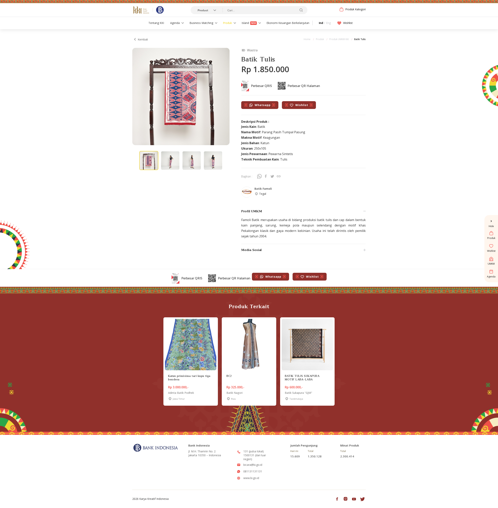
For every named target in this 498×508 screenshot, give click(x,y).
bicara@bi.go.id (252, 465)
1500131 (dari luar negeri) (254, 457)
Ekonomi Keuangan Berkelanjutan (288, 23)
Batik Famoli (263, 188)
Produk (227, 23)
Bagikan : (246, 176)
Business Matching (201, 23)
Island (249, 23)
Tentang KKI (156, 23)
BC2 (229, 375)
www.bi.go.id (251, 478)
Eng (328, 23)
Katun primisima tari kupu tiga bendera (189, 377)
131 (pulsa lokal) (253, 451)
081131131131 (252, 471)
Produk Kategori (355, 9)
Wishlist (348, 23)
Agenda (175, 23)
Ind (321, 23)
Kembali (143, 39)
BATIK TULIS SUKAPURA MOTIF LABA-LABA (302, 377)
